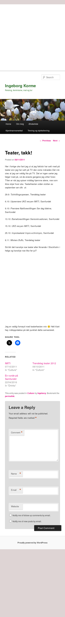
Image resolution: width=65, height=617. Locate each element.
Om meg (20, 123)
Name (16, 473)
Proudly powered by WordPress (33, 542)
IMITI (7, 363)
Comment (16, 432)
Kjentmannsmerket (14, 130)
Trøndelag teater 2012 (44, 363)
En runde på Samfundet (11, 377)
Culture (30, 393)
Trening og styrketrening (39, 130)
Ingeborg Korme (20, 85)
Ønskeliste (33, 123)
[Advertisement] (32, 36)
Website (15, 506)
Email (16, 490)
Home (8, 123)
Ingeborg (42, 393)
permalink (9, 396)
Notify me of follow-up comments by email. (31, 515)
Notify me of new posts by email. (27, 521)
